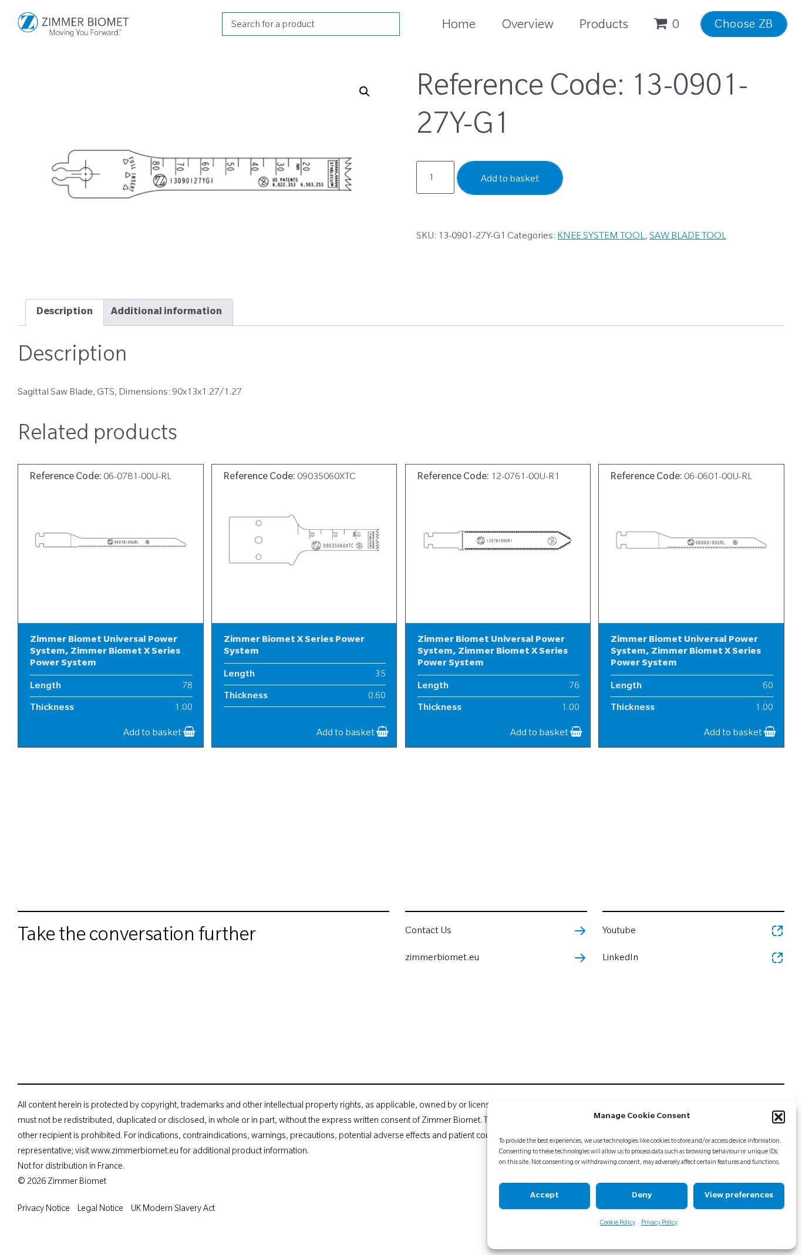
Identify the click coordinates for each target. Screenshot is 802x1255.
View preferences (739, 1196)
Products (603, 26)
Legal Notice (100, 1209)
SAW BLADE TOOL (687, 236)
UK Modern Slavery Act (173, 1209)
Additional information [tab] (166, 312)
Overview (527, 26)
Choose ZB (744, 25)
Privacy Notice (44, 1209)
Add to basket (510, 179)
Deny (642, 1196)
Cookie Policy (617, 1223)
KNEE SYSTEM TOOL (601, 236)
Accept (544, 1196)
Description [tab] (64, 312)
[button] (778, 1117)
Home (459, 26)
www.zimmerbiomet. (130, 1152)
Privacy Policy (659, 1223)
